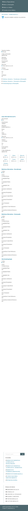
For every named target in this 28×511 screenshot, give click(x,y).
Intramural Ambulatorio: (7, 188)
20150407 (4, 148)
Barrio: (3, 129)
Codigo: (3, 171)
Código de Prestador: (6, 53)
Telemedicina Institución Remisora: (9, 210)
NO (2, 183)
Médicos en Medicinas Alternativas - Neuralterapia (13, 462)
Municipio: (4, 57)
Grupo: (3, 174)
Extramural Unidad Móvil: (7, 196)
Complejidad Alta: (6, 185)
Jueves (5, 159)
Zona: (3, 132)
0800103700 (4, 55)
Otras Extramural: (5, 203)
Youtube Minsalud (12, 501)
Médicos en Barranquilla (8, 4)
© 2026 (10, 506)
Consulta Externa (5, 176)
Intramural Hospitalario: (7, 192)
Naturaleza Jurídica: (6, 50)
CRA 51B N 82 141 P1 (8, 66)
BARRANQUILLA (6, 127)
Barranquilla (13, 14)
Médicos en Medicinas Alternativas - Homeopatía (14, 466)
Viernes (14, 159)
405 (3, 172)
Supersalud (10, 492)
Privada (4, 51)
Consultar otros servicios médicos (11, 476)
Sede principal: (5, 118)
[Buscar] (22, 454)
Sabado (22, 159)
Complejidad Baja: (6, 178)
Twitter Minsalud (12, 499)
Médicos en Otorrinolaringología (13, 470)
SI (2, 76)
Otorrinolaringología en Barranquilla (11, 83)
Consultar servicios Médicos (9, 10)
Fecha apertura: (5, 146)
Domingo (6, 163)
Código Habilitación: (6, 150)
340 (3, 262)
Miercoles (22, 155)
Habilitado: (4, 75)
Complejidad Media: (6, 181)
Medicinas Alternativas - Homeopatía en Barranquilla (14, 81)
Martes (14, 155)
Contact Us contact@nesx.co (8, 508)
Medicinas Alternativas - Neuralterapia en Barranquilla (14, 79)
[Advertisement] (14, 34)
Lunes (5, 155)
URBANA (4, 134)
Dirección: (4, 64)
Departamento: (5, 60)
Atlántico (5, 14)
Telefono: (4, 68)
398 (3, 217)
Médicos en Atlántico (7, 7)
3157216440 (5, 69)
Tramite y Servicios (13, 496)
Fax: (2, 71)
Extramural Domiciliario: (7, 199)
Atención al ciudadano (14, 494)
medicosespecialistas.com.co (8, 506)
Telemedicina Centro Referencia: (9, 206)
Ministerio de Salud (13, 489)
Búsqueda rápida (12, 480)
